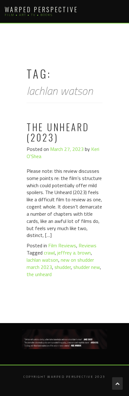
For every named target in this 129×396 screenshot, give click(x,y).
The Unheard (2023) (58, 132)
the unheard (39, 274)
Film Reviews (62, 245)
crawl (49, 252)
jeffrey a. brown (74, 252)
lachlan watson (42, 260)
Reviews (87, 245)
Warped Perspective (41, 9)
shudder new (86, 267)
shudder (62, 267)
